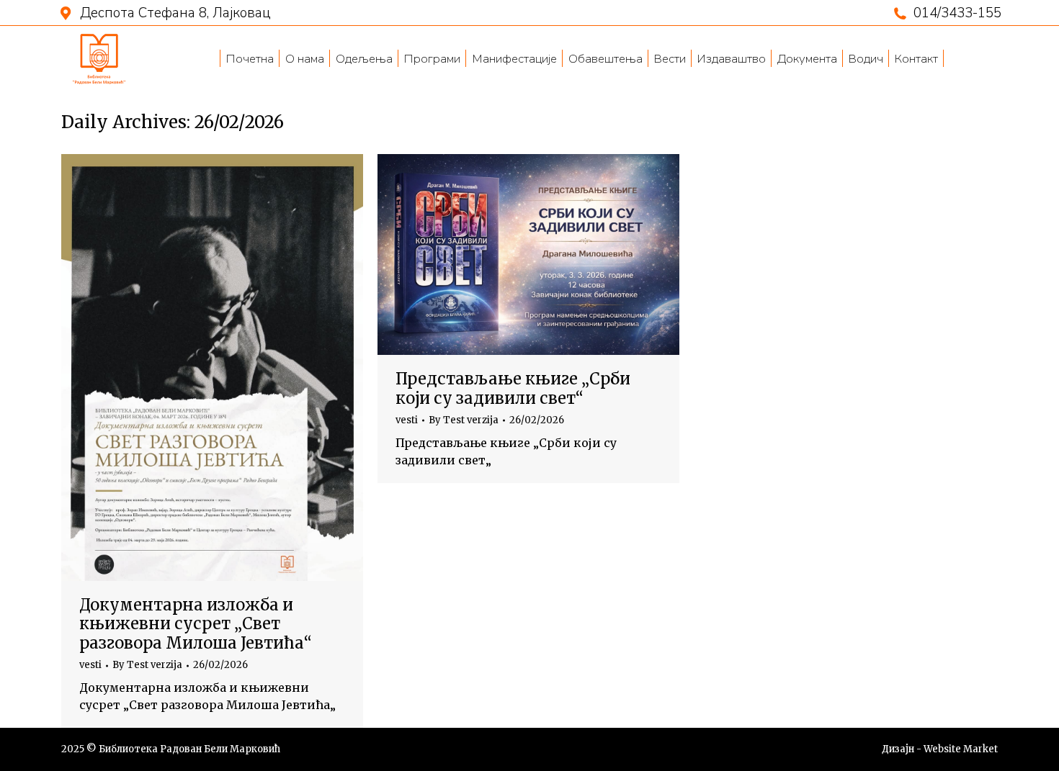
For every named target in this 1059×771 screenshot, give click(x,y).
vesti (90, 665)
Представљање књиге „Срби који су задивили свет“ (513, 388)
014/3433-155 (957, 13)
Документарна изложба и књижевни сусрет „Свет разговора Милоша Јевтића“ (195, 624)
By (147, 665)
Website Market (961, 749)
